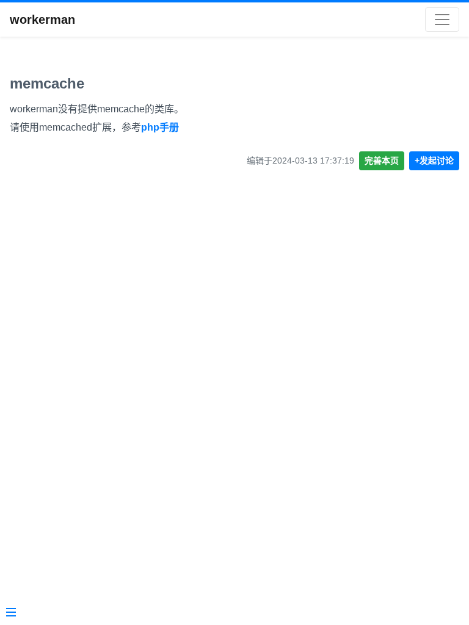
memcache (47, 83)
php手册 (160, 127)
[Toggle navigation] (442, 19)
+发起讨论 (434, 160)
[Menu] (11, 613)
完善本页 (382, 160)
